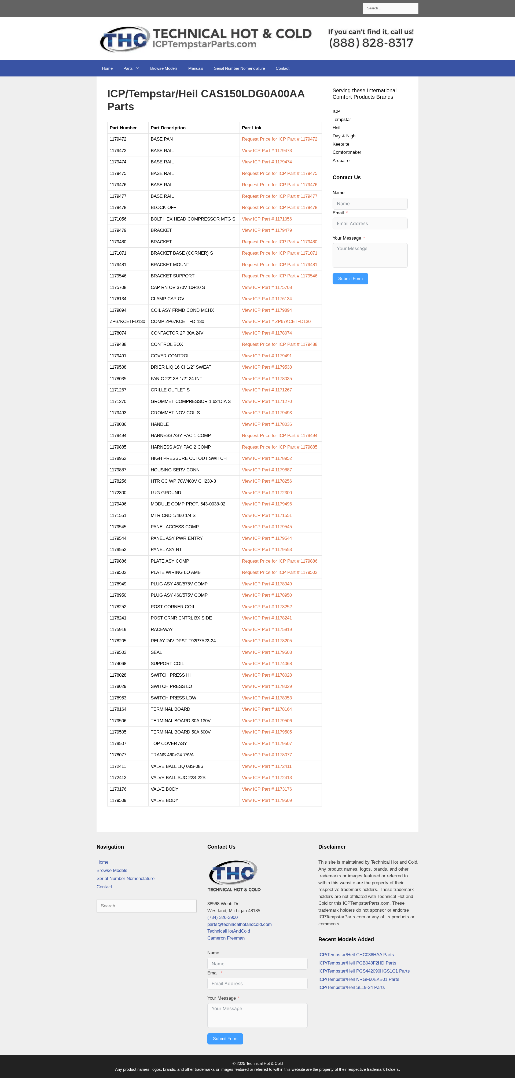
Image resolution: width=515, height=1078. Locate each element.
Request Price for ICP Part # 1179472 (279, 139)
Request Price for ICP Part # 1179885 (279, 447)
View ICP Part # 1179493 (267, 412)
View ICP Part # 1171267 (267, 390)
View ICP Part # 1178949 (267, 583)
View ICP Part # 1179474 (267, 161)
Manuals (195, 68)
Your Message (347, 238)
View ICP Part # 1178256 (267, 481)
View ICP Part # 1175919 (267, 629)
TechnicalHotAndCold (228, 931)
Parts (128, 68)
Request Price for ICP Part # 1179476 (279, 184)
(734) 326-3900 (222, 917)
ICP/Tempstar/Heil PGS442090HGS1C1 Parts (364, 971)
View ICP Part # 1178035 (267, 378)
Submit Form (350, 278)
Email (338, 212)
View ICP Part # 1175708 (267, 287)
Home (107, 68)
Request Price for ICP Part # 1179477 (279, 196)
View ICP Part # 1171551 (267, 515)
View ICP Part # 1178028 (267, 675)
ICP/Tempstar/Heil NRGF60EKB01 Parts (358, 979)
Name (338, 192)
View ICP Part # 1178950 (267, 595)
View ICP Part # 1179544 (267, 538)
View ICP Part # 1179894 (267, 310)
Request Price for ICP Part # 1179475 (279, 173)
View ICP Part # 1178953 (267, 698)
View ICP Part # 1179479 (267, 230)
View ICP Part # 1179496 (267, 504)
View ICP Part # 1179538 (267, 367)
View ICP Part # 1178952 (267, 458)
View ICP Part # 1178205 (267, 640)
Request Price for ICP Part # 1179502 (279, 572)
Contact (282, 68)
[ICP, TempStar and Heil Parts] (257, 38)
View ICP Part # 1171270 (267, 401)
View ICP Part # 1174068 (267, 663)
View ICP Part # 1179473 (267, 150)
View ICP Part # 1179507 (267, 743)
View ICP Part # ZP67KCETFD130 (276, 321)
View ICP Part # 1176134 (267, 298)
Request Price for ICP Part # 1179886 (279, 561)
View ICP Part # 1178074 (267, 333)
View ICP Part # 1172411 (267, 766)
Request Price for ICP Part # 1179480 (279, 241)
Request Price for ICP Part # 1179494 (279, 435)
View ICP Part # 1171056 (267, 219)
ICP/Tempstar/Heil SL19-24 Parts (351, 987)
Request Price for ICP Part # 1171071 (279, 253)
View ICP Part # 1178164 (267, 709)
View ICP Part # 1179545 (267, 526)
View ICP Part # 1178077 (267, 754)
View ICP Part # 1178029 (267, 686)
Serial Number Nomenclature (239, 68)
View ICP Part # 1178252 (267, 606)
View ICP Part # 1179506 (267, 720)
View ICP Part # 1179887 (267, 469)
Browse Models (164, 68)
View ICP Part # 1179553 (267, 549)
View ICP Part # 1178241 (267, 618)
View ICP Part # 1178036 (267, 424)
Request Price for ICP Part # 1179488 (279, 344)
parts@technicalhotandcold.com (239, 924)
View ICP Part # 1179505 (267, 732)
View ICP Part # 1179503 (267, 652)
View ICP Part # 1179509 (267, 800)
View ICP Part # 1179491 (267, 355)
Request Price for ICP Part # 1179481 (279, 264)
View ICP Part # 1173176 (267, 789)
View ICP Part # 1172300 (267, 492)
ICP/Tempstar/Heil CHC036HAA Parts (356, 954)
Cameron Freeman (226, 938)
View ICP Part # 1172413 (267, 777)
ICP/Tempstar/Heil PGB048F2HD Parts (357, 963)
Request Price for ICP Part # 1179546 (279, 275)
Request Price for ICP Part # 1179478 (279, 207)
